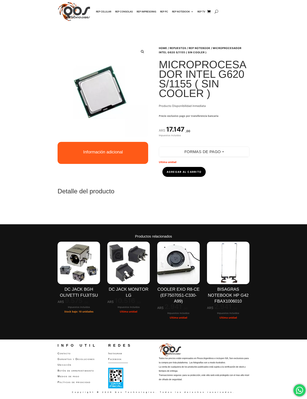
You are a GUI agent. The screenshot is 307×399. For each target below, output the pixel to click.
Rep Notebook (181, 11)
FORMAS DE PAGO (204, 152)
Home (163, 48)
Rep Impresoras (146, 11)
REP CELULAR (103, 11)
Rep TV (201, 11)
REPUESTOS (178, 48)
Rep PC (164, 11)
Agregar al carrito (184, 171)
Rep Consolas (124, 11)
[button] (142, 51)
